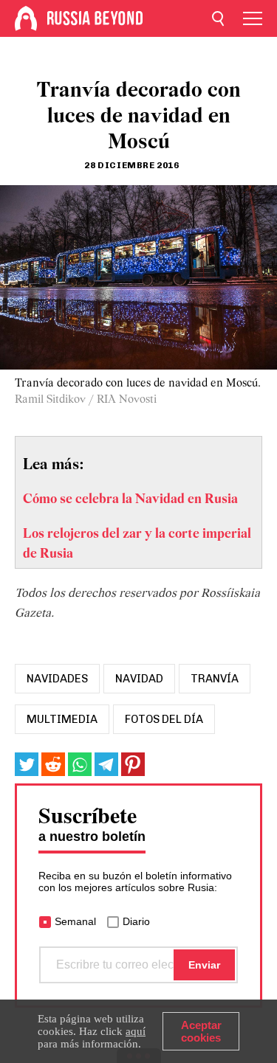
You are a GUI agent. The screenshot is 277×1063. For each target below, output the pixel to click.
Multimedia (62, 719)
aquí (136, 1031)
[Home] (26, 18)
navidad (139, 678)
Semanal (75, 921)
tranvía (215, 678)
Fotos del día (164, 719)
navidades (57, 678)
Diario (136, 921)
